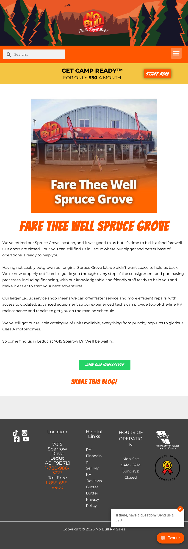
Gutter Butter (92, 490)
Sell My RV (92, 471)
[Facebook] (17, 439)
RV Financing (94, 455)
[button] (176, 53)
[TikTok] (15, 433)
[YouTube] (26, 439)
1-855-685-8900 (57, 485)
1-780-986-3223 (57, 470)
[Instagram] (24, 433)
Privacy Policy (92, 502)
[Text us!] (170, 539)
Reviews (94, 480)
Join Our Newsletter (104, 365)
